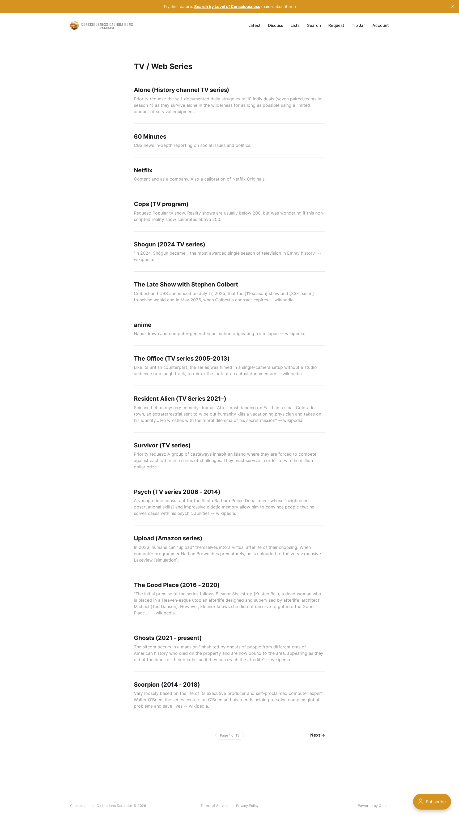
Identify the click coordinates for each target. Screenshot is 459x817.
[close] (452, 6)
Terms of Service (214, 805)
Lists (295, 25)
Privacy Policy (247, 805)
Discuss (275, 25)
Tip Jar (358, 25)
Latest (254, 25)
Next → (317, 735)
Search (314, 25)
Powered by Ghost (373, 805)
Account (380, 25)
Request (336, 25)
